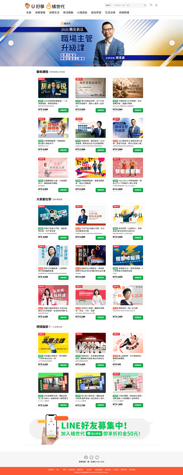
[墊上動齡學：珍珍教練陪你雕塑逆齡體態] (128, 350)
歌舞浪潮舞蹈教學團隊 (82, 361)
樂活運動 (68, 12)
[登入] (156, 5)
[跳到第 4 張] (77, 64)
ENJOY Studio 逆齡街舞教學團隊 (47, 233)
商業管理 (40, 12)
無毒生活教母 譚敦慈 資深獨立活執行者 (124, 311)
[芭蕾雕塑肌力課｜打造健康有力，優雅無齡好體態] (53, 175)
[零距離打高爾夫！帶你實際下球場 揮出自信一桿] (53, 350)
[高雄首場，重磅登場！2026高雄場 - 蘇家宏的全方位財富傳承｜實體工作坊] (90, 135)
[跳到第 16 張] (97, 64)
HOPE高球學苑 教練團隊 (45, 361)
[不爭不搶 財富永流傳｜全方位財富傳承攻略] (90, 223)
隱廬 (77, 106)
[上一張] (10, 43)
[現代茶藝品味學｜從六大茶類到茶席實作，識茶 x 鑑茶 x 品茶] (90, 95)
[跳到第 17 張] (99, 64)
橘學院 (108, 5)
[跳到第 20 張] (104, 64)
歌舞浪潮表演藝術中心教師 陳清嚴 (122, 233)
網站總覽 (132, 470)
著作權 (89, 470)
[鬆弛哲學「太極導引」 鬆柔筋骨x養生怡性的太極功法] (128, 223)
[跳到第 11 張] (88, 64)
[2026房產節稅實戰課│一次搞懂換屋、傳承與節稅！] (53, 95)
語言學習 (96, 12)
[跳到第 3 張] (75, 64)
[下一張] (172, 43)
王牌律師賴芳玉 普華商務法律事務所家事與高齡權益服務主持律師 (53, 273)
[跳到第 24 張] (111, 64)
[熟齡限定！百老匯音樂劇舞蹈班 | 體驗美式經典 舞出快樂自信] (90, 350)
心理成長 (82, 12)
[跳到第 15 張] (95, 64)
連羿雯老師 (41, 186)
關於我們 (124, 470)
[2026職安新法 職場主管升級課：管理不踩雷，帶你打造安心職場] (128, 135)
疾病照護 (124, 12)
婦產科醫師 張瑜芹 (43, 313)
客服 (64, 470)
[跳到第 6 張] (80, 64)
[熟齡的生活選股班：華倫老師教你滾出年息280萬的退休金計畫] (90, 263)
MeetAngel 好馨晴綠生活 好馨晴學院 (123, 106)
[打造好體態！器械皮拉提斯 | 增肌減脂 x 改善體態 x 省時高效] (128, 390)
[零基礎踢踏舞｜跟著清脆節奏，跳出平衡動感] (90, 175)
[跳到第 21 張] (105, 64)
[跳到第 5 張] (78, 64)
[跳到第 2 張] (73, 64)
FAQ (57, 470)
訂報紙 (116, 470)
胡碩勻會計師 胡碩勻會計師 (46, 106)
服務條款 (80, 470)
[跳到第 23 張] (109, 64)
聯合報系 (108, 470)
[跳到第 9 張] (85, 64)
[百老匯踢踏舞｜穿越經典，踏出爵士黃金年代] (53, 135)
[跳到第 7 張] (82, 64)
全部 (28, 12)
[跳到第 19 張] (102, 64)
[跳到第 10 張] (87, 64)
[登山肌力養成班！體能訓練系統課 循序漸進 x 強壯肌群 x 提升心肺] (90, 390)
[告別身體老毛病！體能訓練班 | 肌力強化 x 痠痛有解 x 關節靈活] (53, 390)
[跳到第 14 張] (94, 64)
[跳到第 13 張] (92, 64)
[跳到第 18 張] (100, 64)
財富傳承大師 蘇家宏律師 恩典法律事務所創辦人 (89, 146)
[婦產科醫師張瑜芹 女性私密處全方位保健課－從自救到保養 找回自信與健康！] (53, 302)
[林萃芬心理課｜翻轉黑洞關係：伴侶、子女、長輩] (90, 302)
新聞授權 (71, 470)
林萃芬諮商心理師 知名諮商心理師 (85, 313)
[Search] (145, 5)
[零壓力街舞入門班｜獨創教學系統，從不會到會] (53, 223)
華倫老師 (78, 273)
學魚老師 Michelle (43, 146)
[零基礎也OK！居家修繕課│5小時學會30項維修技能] (128, 263)
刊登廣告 (51, 470)
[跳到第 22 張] (107, 64)
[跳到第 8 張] (83, 64)
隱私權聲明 (99, 470)
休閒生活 (54, 12)
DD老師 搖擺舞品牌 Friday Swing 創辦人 (124, 186)
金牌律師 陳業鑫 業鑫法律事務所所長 (123, 146)
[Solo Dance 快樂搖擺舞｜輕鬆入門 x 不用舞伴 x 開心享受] (128, 175)
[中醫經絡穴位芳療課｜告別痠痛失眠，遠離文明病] (128, 95)
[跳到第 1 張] (72, 64)
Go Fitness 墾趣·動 (43, 401)
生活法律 (110, 12)
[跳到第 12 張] (90, 64)
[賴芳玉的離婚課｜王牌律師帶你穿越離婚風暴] (53, 263)
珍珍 (114, 361)
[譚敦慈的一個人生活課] (128, 302)
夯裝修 (115, 273)
